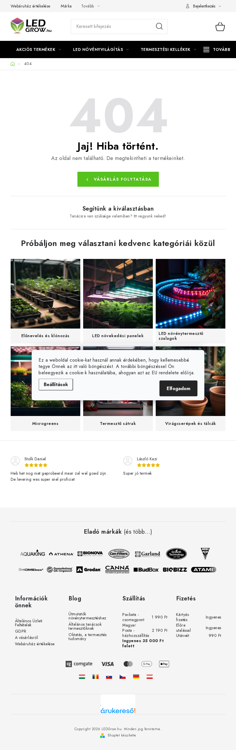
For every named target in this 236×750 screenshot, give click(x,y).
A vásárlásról (26, 638)
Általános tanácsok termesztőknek (85, 626)
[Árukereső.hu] (118, 712)
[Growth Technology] (174, 554)
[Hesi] (203, 554)
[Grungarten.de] (136, 676)
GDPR (20, 631)
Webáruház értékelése (30, 6)
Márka (66, 6)
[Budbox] (147, 569)
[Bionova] (88, 554)
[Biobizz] (176, 569)
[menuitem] (39, 49)
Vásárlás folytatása (123, 179)
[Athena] (59, 554)
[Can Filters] (117, 554)
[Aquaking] (30, 554)
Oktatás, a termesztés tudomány (87, 637)
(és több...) (138, 531)
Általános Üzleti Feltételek (29, 623)
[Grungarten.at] (149, 676)
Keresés (159, 26)
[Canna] (118, 569)
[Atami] (205, 569)
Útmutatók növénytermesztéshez (87, 616)
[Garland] (146, 554)
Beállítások (56, 384)
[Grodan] (90, 569)
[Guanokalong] (61, 569)
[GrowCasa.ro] (95, 676)
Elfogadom (178, 388)
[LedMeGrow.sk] (109, 676)
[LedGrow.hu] (82, 676)
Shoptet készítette (122, 735)
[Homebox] (32, 569)
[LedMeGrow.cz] (122, 676)
